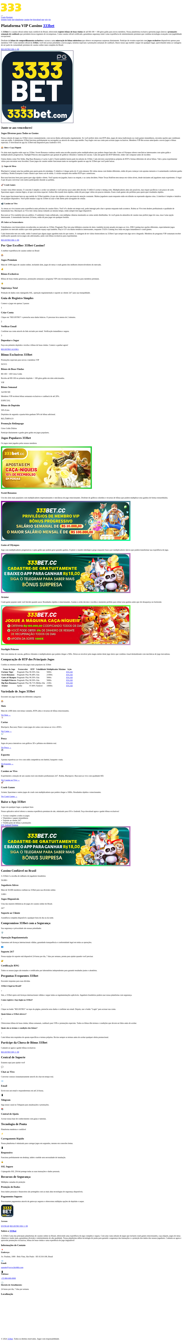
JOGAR (69, 672)
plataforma (19, 19)
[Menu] (2, 15)
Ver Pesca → (6, 747)
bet (31, 19)
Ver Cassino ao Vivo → (10, 780)
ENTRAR (5, 1226)
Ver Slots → (6, 715)
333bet (48, 25)
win (46, 19)
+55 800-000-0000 (8, 1278)
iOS (2, 825)
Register (9, 17)
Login (3, 17)
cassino (27, 19)
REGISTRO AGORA (10, 349)
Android (7, 825)
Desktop (15, 825)
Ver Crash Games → (9, 796)
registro (4, 19)
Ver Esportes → (7, 764)
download (37, 19)
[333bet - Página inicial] (21, 13)
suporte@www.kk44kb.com (12, 1267)
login (9, 19)
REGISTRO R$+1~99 (10, 49)
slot (13, 19)
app (42, 19)
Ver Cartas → (6, 731)
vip (49, 19)
